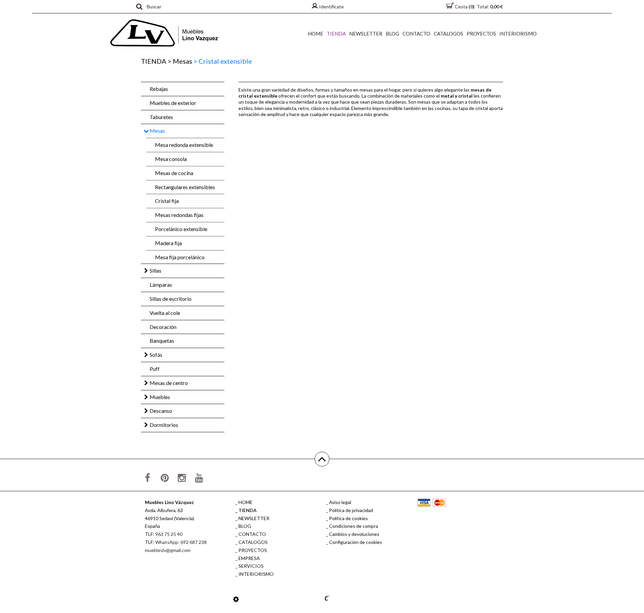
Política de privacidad (351, 510)
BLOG (392, 34)
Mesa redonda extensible (184, 145)
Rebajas (159, 89)
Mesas (180, 61)
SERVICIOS (251, 566)
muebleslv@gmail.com (168, 550)
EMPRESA (249, 558)
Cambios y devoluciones (354, 534)
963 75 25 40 (168, 534)
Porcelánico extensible (181, 229)
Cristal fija (167, 201)
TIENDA (336, 34)
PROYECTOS (481, 34)
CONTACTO (416, 34)
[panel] (235, 599)
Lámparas (161, 284)
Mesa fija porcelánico (180, 257)
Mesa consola (171, 159)
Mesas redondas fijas (179, 215)
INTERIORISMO (518, 34)
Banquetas (162, 340)
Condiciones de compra (353, 526)
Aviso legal (340, 502)
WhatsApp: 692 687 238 (181, 542)
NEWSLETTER (365, 34)
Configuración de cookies (355, 542)
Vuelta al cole (165, 313)
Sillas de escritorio (171, 298)
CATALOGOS (448, 34)
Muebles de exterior (173, 103)
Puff (155, 369)
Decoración (163, 327)
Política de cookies (348, 518)
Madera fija (168, 243)
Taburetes (161, 117)
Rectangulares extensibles (185, 187)
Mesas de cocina (174, 173)
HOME (315, 34)
